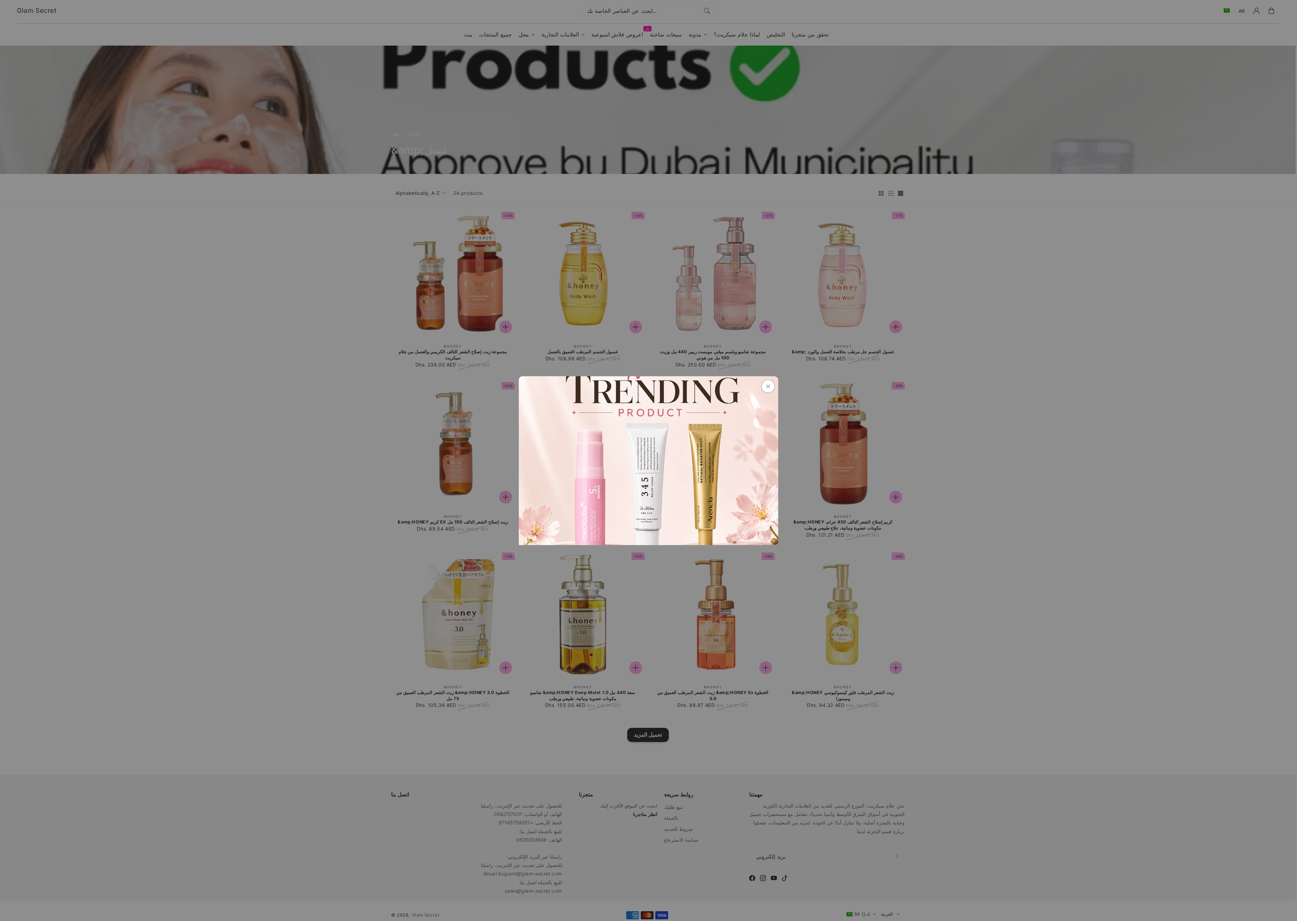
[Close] (768, 386)
